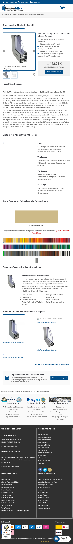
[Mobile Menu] (69, 8)
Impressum (23, 538)
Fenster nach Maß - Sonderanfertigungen (15, 511)
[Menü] (9, 525)
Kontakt (9, 5)
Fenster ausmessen (43, 487)
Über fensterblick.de (44, 440)
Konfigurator (19, 5)
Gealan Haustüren (7, 498)
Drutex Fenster (6, 490)
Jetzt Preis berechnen (54, 72)
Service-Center (42, 503)
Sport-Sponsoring (43, 448)
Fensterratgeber (42, 492)
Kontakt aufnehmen (44, 437)
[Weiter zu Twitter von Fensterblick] (45, 470)
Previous (4, 51)
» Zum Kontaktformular (9, 446)
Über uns (27, 5)
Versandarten (41, 455)
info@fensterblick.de (10, 2)
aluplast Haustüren (7, 487)
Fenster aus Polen (43, 498)
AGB (36, 538)
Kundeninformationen (44, 453)
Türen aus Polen (42, 500)
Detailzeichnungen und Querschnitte (49, 479)
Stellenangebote (42, 442)
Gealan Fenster (6, 495)
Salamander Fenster (8, 503)
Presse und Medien (43, 445)
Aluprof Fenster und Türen (10, 482)
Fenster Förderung (43, 461)
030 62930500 (23, 2)
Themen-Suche (42, 435)
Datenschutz (30, 538)
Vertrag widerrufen (52, 538)
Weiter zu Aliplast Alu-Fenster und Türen (52, 364)
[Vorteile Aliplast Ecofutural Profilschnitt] (17, 142)
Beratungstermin (37, 2)
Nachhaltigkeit (42, 450)
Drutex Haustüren (7, 492)
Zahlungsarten (42, 458)
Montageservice (42, 505)
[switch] (6, 537)
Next (34, 51)
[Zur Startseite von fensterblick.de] (12, 10)
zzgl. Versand (59, 67)
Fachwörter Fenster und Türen (47, 482)
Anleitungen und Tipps (45, 485)
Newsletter (40, 463)
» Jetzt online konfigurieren (10, 466)
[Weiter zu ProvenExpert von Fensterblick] (50, 470)
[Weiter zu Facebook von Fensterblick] (40, 470)
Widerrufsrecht (42, 538)
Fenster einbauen (43, 490)
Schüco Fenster (6, 505)
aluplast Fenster (6, 485)
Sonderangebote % (43, 508)
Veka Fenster (5, 508)
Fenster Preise (42, 495)
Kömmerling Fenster (8, 500)
